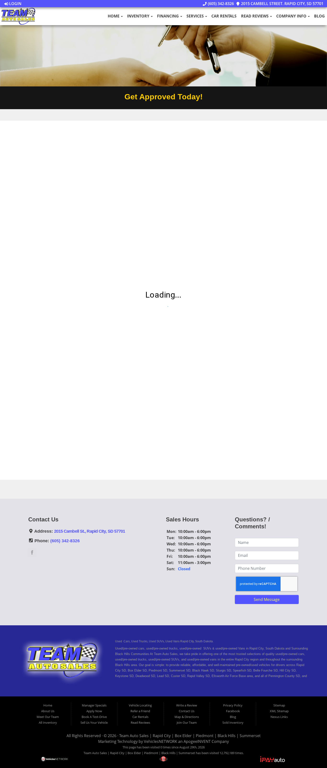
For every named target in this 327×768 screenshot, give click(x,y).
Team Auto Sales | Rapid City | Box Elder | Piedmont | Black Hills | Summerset (190, 735)
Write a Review (186, 705)
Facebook (233, 711)
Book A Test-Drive (94, 717)
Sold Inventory (232, 722)
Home (114, 16)
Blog (319, 16)
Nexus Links (279, 717)
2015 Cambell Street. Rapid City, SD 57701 (281, 3)
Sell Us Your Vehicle (94, 722)
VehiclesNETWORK (160, 741)
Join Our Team (187, 722)
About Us (47, 711)
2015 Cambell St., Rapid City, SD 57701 (89, 531)
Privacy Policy (232, 705)
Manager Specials (94, 705)
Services (195, 16)
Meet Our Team (48, 717)
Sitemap (279, 705)
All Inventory (48, 722)
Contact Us (186, 711)
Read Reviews (255, 16)
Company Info (291, 16)
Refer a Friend (140, 711)
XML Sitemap (279, 711)
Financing (168, 16)
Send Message (267, 599)
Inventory (138, 16)
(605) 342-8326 (220, 3)
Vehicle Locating (140, 705)
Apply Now (94, 711)
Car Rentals (224, 16)
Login (15, 3)
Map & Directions (187, 717)
